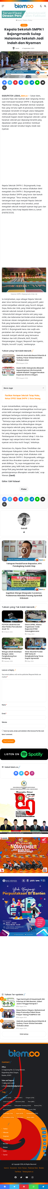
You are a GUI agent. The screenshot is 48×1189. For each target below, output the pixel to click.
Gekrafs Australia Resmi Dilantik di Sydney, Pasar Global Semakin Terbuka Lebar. (31, 357)
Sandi (17, 48)
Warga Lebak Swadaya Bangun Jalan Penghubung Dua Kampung (12, 655)
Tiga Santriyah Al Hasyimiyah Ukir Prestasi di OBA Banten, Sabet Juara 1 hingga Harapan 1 (30, 1001)
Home (19, 20)
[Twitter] (10, 82)
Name (4, 705)
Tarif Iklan (18, 1172)
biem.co (24, 95)
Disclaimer (13, 1168)
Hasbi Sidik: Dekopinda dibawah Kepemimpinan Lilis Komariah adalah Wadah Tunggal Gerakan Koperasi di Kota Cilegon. (30, 371)
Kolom (5, 1147)
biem (18, 1097)
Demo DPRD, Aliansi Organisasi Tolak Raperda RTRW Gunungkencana (33, 627)
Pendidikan (8, 1117)
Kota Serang (8, 1109)
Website (4, 722)
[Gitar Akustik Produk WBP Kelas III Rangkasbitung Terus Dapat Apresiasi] (35, 644)
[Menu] (3, 6)
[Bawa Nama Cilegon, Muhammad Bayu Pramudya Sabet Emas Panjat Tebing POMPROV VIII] (8, 1013)
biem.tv (6, 1168)
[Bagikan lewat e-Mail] (42, 82)
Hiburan (5, 1132)
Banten (7, 1097)
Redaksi (41, 1168)
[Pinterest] (15, 82)
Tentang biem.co (27, 1172)
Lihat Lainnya (24, 1034)
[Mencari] (45, 6)
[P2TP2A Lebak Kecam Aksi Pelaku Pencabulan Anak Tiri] (12, 616)
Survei (5, 1155)
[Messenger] (21, 82)
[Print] (4, 87)
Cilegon (30, 1097)
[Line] (37, 82)
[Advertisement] (24, 157)
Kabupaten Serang (23, 1105)
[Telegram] (31, 82)
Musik (32, 1109)
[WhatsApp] (26, 82)
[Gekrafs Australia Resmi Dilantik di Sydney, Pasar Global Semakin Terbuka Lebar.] (8, 358)
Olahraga (8, 1113)
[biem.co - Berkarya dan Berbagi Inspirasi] (24, 5)
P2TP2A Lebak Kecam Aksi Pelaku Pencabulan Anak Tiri (12, 626)
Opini (19, 1113)
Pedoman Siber (33, 1168)
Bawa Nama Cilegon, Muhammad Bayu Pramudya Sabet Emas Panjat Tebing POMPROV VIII (30, 1012)
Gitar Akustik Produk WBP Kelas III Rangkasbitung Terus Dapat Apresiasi (34, 655)
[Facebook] (4, 82)
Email (4, 714)
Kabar (30, 20)
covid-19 (7, 1101)
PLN (20, 1117)
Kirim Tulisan (22, 1168)
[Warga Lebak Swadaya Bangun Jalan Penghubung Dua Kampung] (12, 644)
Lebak (21, 1109)
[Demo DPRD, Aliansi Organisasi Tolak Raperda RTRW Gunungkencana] (35, 616)
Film (31, 1101)
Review (5, 1144)
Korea (38, 1105)
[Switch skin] (41, 6)
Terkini (25, 20)
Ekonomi (20, 1101)
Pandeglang (32, 1113)
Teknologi (6, 1140)
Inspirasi (6, 1136)
